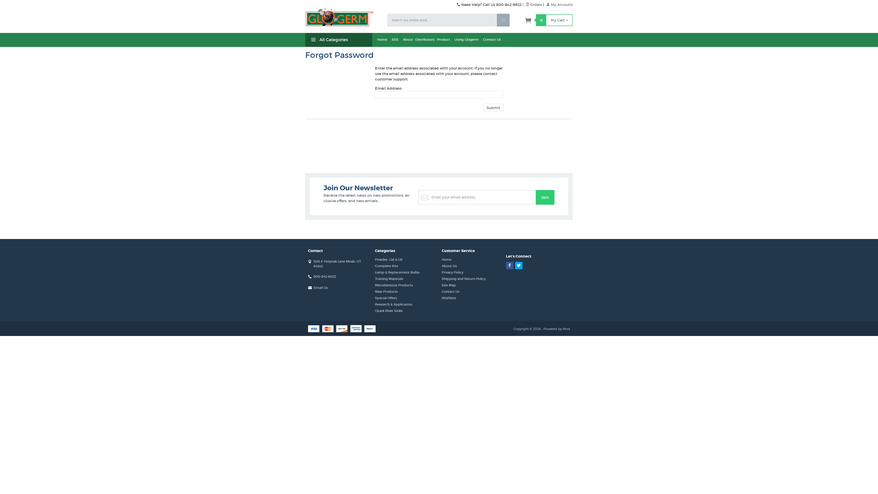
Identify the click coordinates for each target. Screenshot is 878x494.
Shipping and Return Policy (464, 279)
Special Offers (386, 298)
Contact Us (492, 40)
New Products (386, 292)
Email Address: (388, 88)
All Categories (333, 39)
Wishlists (449, 298)
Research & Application (393, 304)
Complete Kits (386, 266)
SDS (395, 40)
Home (382, 40)
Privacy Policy (452, 272)
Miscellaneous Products (394, 285)
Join (545, 197)
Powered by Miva (556, 329)
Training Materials (389, 279)
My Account (561, 4)
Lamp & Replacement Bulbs (397, 272)
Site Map (449, 285)
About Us (449, 266)
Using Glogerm (467, 40)
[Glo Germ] (343, 17)
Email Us (321, 288)
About (408, 40)
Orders (535, 4)
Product (443, 40)
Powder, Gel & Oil (388, 260)
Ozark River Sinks (389, 311)
